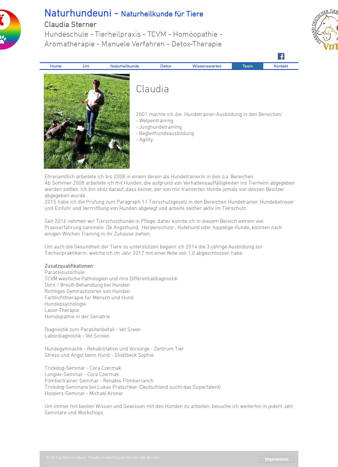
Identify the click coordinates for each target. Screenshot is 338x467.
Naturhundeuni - (123, 13)
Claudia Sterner (70, 25)
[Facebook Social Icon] (281, 56)
